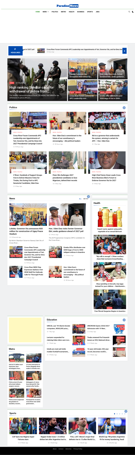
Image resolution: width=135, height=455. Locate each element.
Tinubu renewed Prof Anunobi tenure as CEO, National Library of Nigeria (98, 340)
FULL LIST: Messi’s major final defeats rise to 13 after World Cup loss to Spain (82, 439)
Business (80, 12)
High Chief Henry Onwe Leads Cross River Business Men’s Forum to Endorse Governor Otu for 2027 (106, 177)
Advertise (68, 449)
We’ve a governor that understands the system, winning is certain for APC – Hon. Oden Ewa (105, 138)
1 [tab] (114, 413)
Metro (63, 12)
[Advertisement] (67, 29)
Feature (106, 253)
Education (80, 326)
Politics (55, 12)
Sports (90, 12)
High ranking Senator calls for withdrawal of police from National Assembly (31, 91)
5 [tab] (124, 413)
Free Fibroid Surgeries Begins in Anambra (109, 311)
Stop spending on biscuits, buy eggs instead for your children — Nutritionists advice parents (110, 286)
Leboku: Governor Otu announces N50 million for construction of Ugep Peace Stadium (26, 231)
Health (71, 12)
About (55, 449)
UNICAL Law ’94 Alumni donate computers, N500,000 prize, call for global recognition (58, 328)
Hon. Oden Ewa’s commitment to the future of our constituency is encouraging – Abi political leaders (67, 138)
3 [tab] (119, 413)
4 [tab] (122, 413)
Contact (61, 449)
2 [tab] (117, 413)
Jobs (97, 12)
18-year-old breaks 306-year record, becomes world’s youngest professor (98, 351)
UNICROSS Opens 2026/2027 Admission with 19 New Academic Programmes (98, 328)
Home (38, 12)
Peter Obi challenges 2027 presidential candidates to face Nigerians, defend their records (65, 177)
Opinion (108, 92)
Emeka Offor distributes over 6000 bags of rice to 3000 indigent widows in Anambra (111, 98)
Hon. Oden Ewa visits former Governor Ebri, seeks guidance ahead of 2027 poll (112, 76)
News (45, 12)
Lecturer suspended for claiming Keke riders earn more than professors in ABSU (58, 340)
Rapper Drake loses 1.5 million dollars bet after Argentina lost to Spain (53, 439)
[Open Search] (129, 11)
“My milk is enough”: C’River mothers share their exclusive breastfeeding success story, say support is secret (110, 259)
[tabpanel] (23, 431)
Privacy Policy (77, 449)
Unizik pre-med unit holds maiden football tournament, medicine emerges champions (58, 351)
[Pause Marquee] (124, 51)
